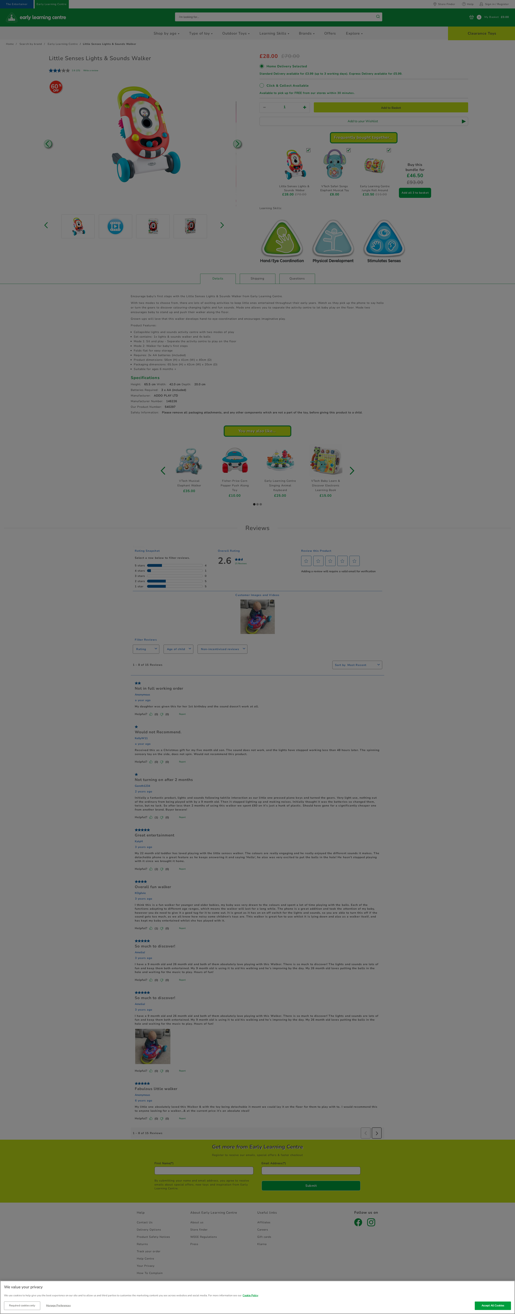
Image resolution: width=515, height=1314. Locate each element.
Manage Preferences (58, 1305)
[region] (257, 1297)
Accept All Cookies (493, 1305)
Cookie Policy (250, 1295)
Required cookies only (22, 1305)
